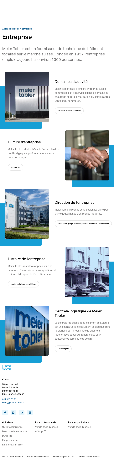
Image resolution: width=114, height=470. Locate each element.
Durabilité (7, 436)
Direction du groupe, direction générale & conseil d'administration (83, 224)
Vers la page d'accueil (46, 427)
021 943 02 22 (9, 399)
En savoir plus (63, 349)
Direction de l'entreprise (14, 431)
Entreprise (27, 29)
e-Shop (39, 431)
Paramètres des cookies (89, 457)
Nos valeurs (15, 167)
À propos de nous (10, 29)
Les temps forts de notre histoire (23, 284)
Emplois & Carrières (12, 445)
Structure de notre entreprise (69, 111)
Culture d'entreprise (12, 427)
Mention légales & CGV (63, 457)
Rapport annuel (10, 440)
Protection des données (38, 457)
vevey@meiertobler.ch (13, 403)
